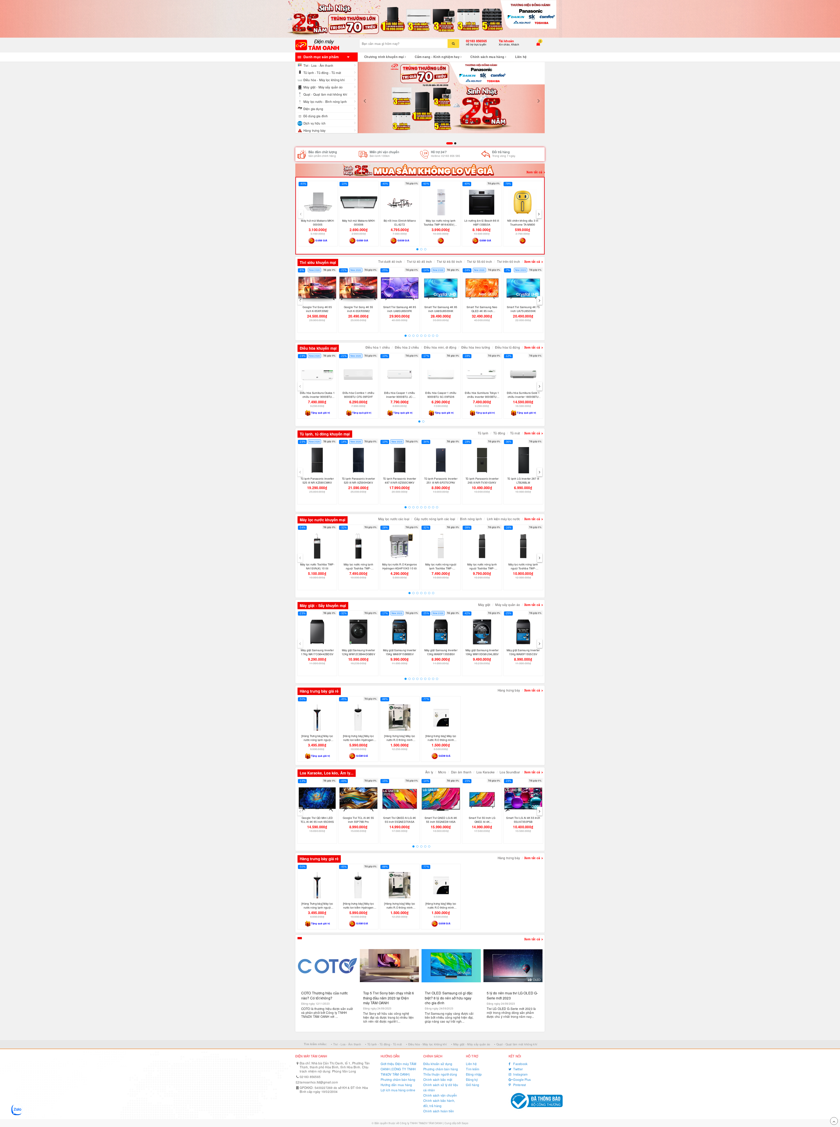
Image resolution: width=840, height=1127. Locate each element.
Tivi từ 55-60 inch (479, 261)
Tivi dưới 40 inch (390, 261)
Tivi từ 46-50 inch (449, 261)
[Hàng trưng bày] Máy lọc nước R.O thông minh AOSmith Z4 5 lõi (399, 740)
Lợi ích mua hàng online (398, 1090)
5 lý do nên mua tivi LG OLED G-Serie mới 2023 (512, 995)
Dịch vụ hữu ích (314, 123)
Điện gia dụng (313, 109)
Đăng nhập (474, 1074)
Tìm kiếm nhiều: (315, 1044)
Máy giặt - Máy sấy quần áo (323, 87)
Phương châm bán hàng (398, 1079)
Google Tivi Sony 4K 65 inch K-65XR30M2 (317, 309)
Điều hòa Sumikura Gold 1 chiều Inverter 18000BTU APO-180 (523, 396)
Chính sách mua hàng (487, 56)
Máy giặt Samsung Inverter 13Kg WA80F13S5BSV (440, 652)
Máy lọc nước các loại (393, 519)
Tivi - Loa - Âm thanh (318, 65)
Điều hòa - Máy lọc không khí (324, 80)
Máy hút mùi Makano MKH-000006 (359, 222)
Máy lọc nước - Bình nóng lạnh (325, 101)
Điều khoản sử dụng (437, 1064)
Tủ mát (515, 433)
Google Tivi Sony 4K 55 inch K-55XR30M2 (358, 309)
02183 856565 (476, 41)
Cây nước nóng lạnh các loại (434, 519)
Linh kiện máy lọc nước (503, 519)
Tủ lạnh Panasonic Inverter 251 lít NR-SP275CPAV (440, 480)
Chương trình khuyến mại (384, 56)
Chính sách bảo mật (437, 1079)
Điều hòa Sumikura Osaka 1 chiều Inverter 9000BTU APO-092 (317, 396)
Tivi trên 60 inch (508, 261)
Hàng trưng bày (314, 130)
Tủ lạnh (483, 433)
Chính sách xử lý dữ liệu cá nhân (440, 1087)
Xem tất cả (534, 172)
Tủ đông (499, 433)
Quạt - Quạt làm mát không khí (325, 94)
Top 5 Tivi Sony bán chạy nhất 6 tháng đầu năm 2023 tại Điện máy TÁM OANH (388, 997)
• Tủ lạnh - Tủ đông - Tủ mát (383, 1044)
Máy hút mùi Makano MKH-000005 (317, 222)
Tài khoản (506, 41)
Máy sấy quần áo (507, 604)
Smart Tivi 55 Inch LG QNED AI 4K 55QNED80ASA (482, 821)
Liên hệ (521, 56)
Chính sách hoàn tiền (438, 1111)
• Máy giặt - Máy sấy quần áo (470, 1044)
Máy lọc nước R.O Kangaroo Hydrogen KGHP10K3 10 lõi (399, 566)
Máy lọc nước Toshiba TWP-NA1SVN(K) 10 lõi (317, 566)
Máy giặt (484, 604)
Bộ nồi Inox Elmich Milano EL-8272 (400, 222)
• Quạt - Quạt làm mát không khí (515, 1044)
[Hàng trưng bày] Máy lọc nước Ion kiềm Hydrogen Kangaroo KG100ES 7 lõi (358, 740)
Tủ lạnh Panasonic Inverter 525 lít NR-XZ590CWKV (317, 480)
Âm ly (429, 772)
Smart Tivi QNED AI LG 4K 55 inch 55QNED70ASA (399, 819)
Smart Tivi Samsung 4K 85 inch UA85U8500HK (440, 309)
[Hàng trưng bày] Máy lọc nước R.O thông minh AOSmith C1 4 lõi (440, 740)
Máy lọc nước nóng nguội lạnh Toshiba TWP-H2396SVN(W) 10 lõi (441, 568)
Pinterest (519, 1085)
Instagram (520, 1074)
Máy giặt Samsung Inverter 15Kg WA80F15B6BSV (399, 652)
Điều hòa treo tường (475, 347)
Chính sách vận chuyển (440, 1095)
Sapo (465, 1123)
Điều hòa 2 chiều (407, 347)
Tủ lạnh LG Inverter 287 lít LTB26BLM (523, 480)
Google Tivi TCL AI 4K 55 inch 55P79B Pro (358, 819)
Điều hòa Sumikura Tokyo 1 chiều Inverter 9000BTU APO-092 (482, 396)
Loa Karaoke (485, 772)
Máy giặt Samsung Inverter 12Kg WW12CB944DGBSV (358, 652)
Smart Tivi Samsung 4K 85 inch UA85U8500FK (399, 309)
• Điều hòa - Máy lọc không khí (426, 1044)
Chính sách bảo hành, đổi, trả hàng (439, 1103)
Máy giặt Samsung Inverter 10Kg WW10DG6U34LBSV (482, 652)
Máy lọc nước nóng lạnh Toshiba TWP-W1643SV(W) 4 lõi (441, 224)
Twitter (517, 1069)
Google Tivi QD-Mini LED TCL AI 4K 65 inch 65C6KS (317, 819)
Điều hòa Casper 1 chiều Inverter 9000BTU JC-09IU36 (399, 396)
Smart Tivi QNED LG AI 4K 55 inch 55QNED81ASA (441, 819)
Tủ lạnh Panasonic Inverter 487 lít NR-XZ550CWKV (399, 480)
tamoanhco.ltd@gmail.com (319, 1082)
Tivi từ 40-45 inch (419, 261)
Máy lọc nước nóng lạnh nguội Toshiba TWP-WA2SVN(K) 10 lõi (358, 568)
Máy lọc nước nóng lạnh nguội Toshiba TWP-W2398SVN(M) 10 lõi (523, 568)
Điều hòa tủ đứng (507, 347)
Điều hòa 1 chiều (378, 347)
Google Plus (521, 1079)
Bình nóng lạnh (471, 519)
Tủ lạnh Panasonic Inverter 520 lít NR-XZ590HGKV (358, 480)
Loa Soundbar (510, 772)
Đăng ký (472, 1079)
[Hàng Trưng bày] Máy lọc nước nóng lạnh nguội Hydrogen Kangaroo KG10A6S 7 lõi (317, 742)
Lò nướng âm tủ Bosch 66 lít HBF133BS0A (481, 222)
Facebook (519, 1064)
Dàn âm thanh (461, 772)
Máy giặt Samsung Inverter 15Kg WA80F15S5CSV (523, 652)
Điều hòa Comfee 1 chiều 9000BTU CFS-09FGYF (358, 394)
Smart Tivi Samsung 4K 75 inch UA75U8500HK (523, 309)
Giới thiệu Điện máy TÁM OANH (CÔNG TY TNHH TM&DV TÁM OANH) (398, 1069)
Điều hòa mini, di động (440, 347)
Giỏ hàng (472, 1085)
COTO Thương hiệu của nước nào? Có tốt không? (324, 995)
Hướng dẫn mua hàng (396, 1085)
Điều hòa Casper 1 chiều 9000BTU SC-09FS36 (440, 394)
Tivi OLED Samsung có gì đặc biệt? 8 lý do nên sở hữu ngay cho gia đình (448, 997)
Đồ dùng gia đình (315, 116)
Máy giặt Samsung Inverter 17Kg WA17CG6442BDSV (317, 652)
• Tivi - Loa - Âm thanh (346, 1044)
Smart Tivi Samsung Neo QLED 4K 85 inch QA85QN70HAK (482, 311)
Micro (442, 772)
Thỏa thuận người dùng (440, 1074)
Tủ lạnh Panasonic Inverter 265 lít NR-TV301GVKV (482, 480)
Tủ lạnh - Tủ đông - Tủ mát (322, 72)
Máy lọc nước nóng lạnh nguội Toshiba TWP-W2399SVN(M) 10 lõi (482, 568)
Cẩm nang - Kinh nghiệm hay (437, 56)
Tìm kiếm (472, 1069)
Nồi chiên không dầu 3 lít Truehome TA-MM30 (522, 222)
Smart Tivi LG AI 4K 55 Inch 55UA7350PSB (523, 819)
